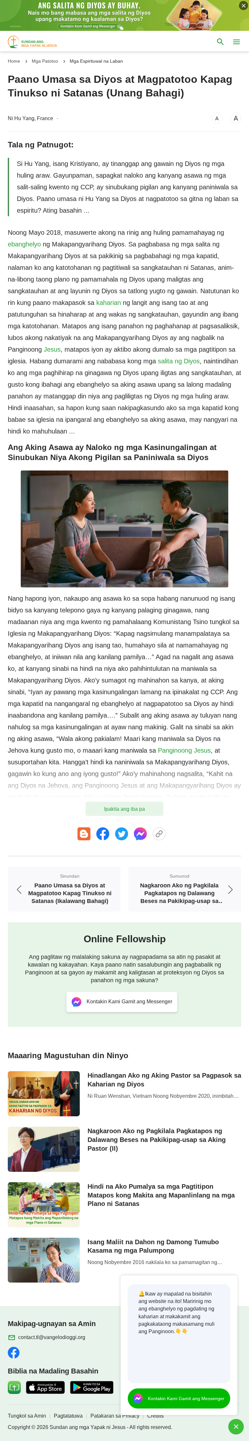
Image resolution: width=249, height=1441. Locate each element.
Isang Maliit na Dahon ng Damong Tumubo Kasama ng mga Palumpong (153, 1246)
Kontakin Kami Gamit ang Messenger (186, 1398)
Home (14, 61)
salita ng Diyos (179, 361)
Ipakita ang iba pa (124, 809)
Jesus (52, 349)
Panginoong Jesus (184, 750)
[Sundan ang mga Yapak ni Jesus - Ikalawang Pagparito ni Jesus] (38, 42)
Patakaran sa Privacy (114, 1416)
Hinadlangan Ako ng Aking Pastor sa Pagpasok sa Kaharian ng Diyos (164, 1080)
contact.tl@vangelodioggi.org (51, 1337)
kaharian (108, 302)
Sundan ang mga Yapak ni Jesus (87, 1427)
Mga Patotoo (45, 61)
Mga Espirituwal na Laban (96, 61)
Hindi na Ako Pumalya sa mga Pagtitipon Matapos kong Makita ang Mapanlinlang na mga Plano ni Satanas (161, 1195)
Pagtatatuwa (68, 1416)
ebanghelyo (24, 244)
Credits (155, 1416)
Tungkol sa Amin (27, 1416)
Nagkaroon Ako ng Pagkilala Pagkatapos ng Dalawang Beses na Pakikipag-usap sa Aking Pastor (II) (157, 1139)
